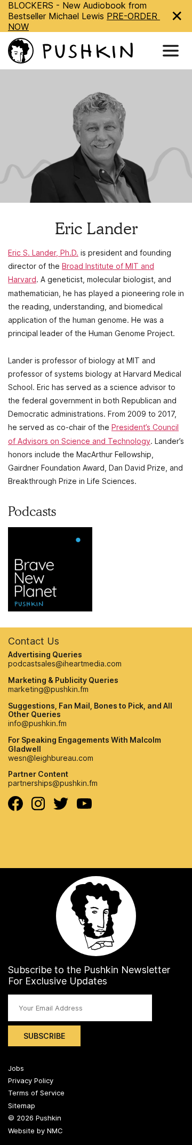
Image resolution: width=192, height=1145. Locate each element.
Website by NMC (35, 1130)
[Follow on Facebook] (15, 808)
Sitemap (21, 1105)
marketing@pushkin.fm (48, 689)
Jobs (16, 1068)
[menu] (170, 50)
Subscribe (44, 1035)
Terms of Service (36, 1092)
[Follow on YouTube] (84, 805)
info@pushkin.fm (37, 723)
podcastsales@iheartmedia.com (65, 663)
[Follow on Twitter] (61, 807)
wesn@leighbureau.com (50, 757)
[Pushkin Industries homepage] (70, 51)
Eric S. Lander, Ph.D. (43, 252)
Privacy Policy (30, 1080)
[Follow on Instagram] (38, 807)
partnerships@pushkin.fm (53, 783)
